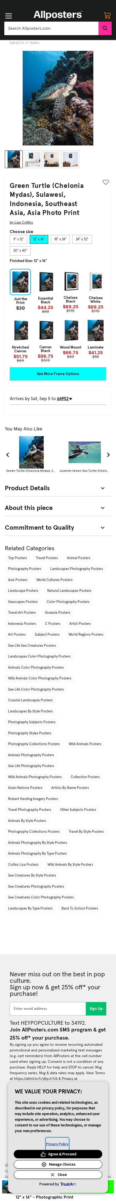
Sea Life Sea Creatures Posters (32, 646)
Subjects (17, 43)
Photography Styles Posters (29, 733)
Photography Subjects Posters (32, 722)
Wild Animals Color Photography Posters (39, 678)
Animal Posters (78, 558)
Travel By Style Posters (86, 832)
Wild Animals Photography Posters (35, 777)
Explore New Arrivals (58, 4)
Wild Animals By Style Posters (70, 865)
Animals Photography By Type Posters (37, 853)
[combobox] (51, 28)
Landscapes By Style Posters (30, 711)
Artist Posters (80, 624)
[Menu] (8, 16)
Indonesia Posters (22, 624)
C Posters (52, 624)
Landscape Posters (23, 591)
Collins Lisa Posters (23, 865)
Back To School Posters (80, 908)
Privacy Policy (57, 1144)
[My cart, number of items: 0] (107, 15)
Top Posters (17, 558)
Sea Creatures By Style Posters (32, 875)
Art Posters (17, 634)
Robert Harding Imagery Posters (33, 799)
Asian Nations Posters (25, 788)
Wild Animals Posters (85, 744)
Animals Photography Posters (31, 755)
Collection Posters (85, 777)
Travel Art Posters (22, 613)
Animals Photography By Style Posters (37, 843)
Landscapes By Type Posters (30, 908)
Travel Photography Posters (29, 810)
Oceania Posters (57, 613)
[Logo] (58, 15)
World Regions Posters (86, 634)
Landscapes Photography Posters (76, 569)
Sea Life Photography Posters (31, 766)
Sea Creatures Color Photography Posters (41, 897)
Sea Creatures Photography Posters (36, 886)
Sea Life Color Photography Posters (36, 689)
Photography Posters (24, 569)
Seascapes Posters (23, 602)
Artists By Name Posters (70, 788)
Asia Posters (18, 580)
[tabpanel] (58, 315)
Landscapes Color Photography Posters (39, 656)
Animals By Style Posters (27, 821)
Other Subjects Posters (78, 810)
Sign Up (96, 1009)
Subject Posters (47, 634)
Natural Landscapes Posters (69, 591)
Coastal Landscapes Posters (30, 700)
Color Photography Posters (68, 602)
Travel (34, 43)
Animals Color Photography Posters (36, 667)
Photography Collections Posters (34, 744)
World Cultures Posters (54, 580)
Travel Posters (47, 558)
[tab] (18, 239)
